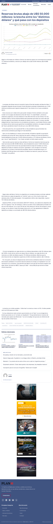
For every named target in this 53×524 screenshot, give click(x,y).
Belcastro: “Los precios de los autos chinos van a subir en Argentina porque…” (24, 361)
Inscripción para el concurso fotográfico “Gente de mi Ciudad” (20, 367)
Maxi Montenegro (35, 1)
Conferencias (43, 1)
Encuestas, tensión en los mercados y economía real (17, 355)
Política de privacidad (46, 521)
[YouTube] (13, 500)
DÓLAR (36, 323)
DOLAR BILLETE (43, 323)
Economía (23, 4)
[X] (16, 500)
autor (11, 52)
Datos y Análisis (6, 510)
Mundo (29, 4)
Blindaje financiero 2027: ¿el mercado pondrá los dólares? (42, 346)
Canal (49, 4)
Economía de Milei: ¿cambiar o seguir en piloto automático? (9, 346)
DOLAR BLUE (4, 325)
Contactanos (6, 495)
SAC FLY (31, 521)
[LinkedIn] (6, 500)
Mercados (43, 4)
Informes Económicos (7, 513)
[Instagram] (3, 500)
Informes (4, 10)
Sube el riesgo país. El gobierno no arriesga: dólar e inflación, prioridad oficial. (24, 358)
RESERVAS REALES (29, 325)
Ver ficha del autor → (7, 379)
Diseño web (25, 521)
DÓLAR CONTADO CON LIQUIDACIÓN (16, 325)
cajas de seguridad (18, 323)
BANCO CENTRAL (9, 323)
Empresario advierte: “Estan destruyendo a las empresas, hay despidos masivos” (25, 364)
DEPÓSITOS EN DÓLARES (28, 323)
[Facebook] (9, 500)
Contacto (49, 1)
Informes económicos (36, 4)
